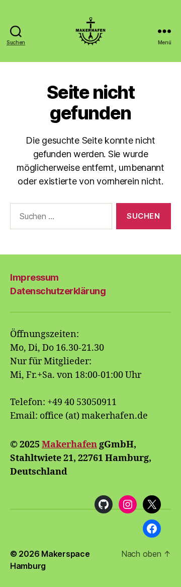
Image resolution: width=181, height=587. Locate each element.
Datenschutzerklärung (58, 291)
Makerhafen (69, 444)
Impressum (34, 277)
